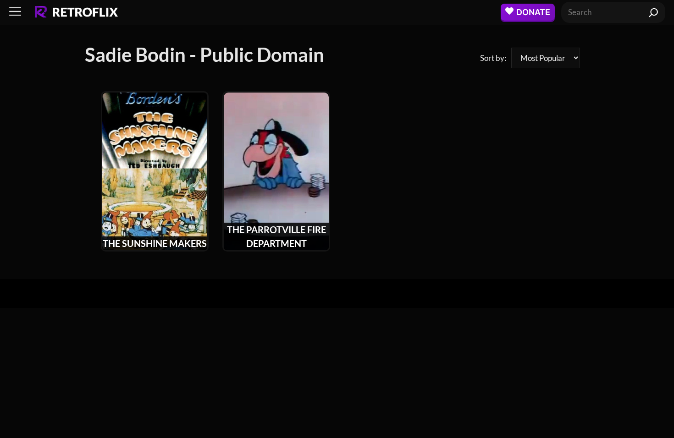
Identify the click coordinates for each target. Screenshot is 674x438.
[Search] (653, 12)
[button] (15, 12)
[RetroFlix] (76, 12)
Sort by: (493, 58)
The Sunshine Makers (155, 243)
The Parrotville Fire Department (276, 236)
